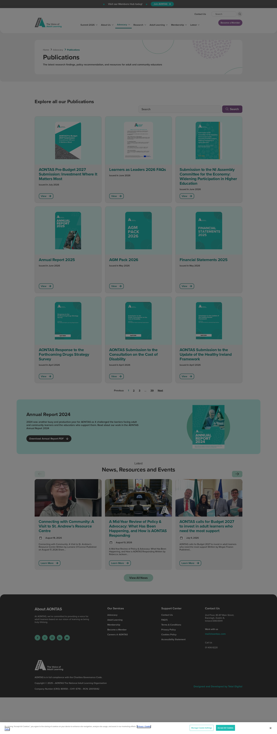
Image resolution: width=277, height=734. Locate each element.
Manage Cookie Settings (201, 728)
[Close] (270, 728)
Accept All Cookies (225, 728)
